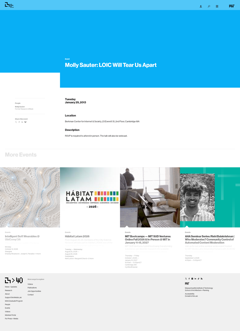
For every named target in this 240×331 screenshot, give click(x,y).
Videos (7, 311)
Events (7, 308)
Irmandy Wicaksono (12, 254)
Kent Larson (69, 258)
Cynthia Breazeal (131, 267)
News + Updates (11, 287)
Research (8, 290)
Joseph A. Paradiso (27, 254)
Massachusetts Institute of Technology (199, 288)
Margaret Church (81, 258)
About (7, 294)
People (7, 304)
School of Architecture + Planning (197, 290)
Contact (31, 295)
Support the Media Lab (13, 297)
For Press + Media (11, 318)
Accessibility (189, 294)
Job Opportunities (34, 291)
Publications (32, 288)
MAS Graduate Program (14, 301)
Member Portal (10, 315)
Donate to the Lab (191, 296)
